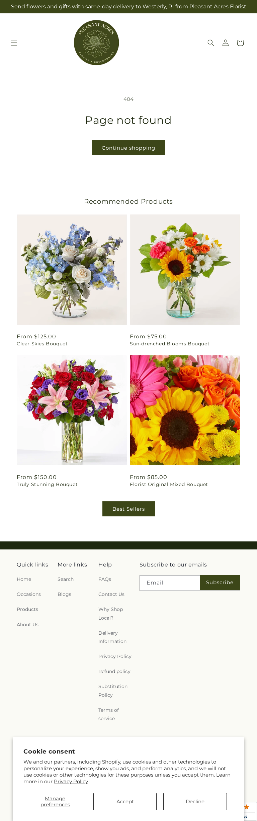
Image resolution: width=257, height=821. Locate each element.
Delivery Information (112, 637)
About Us (27, 625)
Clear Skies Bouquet (42, 344)
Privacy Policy (71, 781)
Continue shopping (128, 148)
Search (66, 579)
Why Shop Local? (110, 613)
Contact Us (111, 594)
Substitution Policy (112, 690)
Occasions (29, 594)
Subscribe (220, 582)
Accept (125, 801)
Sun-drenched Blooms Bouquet (169, 344)
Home (24, 579)
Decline (195, 801)
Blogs (64, 594)
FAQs (104, 579)
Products (27, 609)
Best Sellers (128, 509)
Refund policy (114, 671)
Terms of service (108, 714)
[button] (14, 42)
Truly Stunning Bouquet (47, 484)
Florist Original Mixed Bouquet (169, 484)
